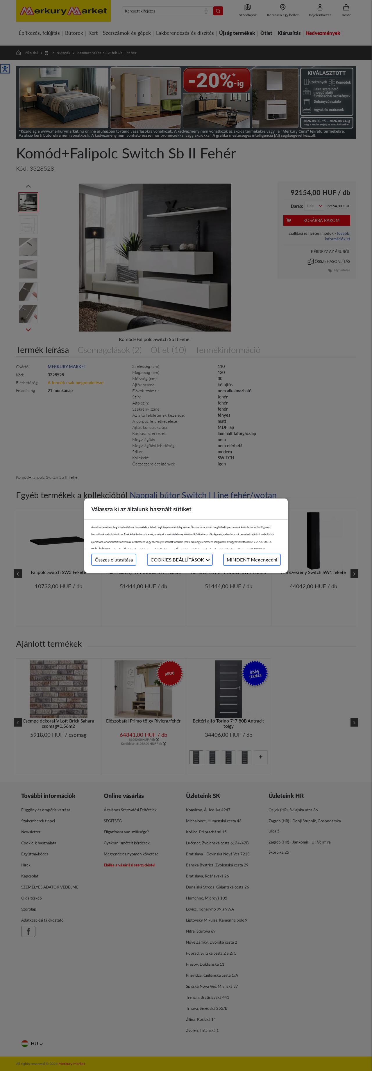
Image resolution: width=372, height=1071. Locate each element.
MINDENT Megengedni (252, 559)
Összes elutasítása (114, 559)
